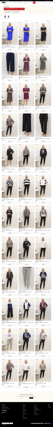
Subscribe (31, 215)
